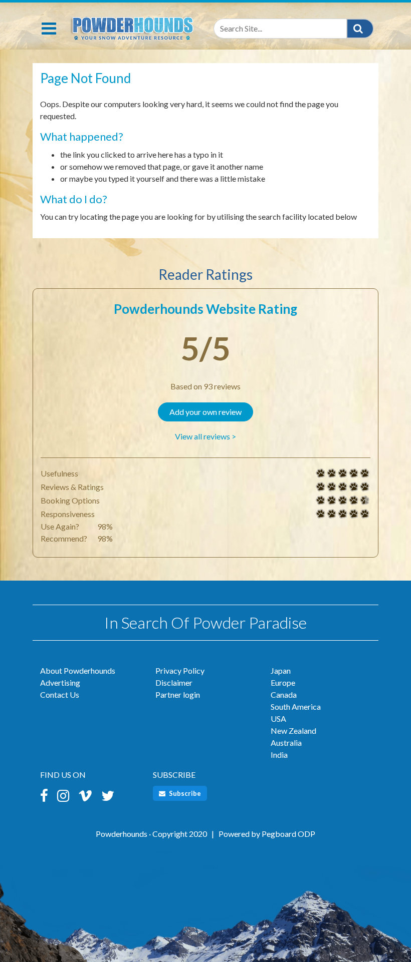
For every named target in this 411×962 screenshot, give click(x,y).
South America (296, 706)
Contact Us (59, 694)
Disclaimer (173, 682)
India (279, 754)
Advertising (60, 682)
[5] (321, 473)
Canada (284, 694)
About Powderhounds (77, 670)
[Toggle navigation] (49, 29)
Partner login (177, 694)
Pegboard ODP (288, 833)
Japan (281, 670)
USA (278, 718)
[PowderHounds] (131, 26)
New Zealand (293, 730)
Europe (283, 682)
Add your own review (205, 411)
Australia (286, 742)
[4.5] (321, 501)
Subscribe (184, 793)
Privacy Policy (179, 670)
